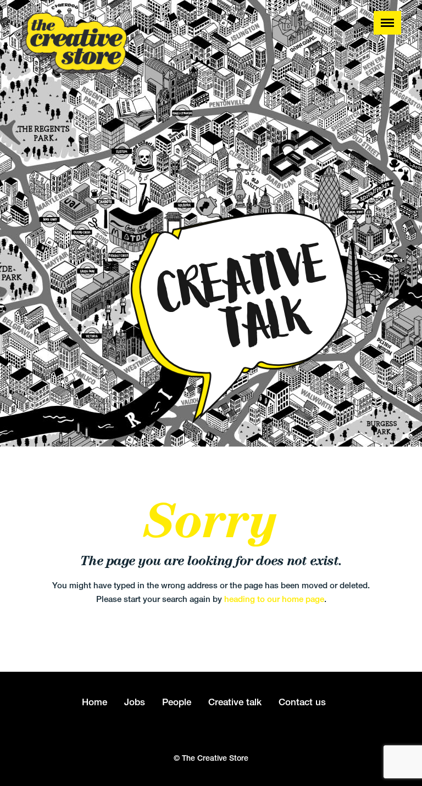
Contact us (302, 701)
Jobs (134, 701)
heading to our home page (274, 599)
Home (94, 701)
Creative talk (235, 701)
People (176, 701)
